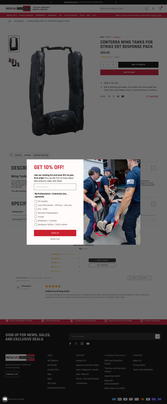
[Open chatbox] (5, 399)
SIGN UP (55, 233)
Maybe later (55, 239)
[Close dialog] (137, 161)
